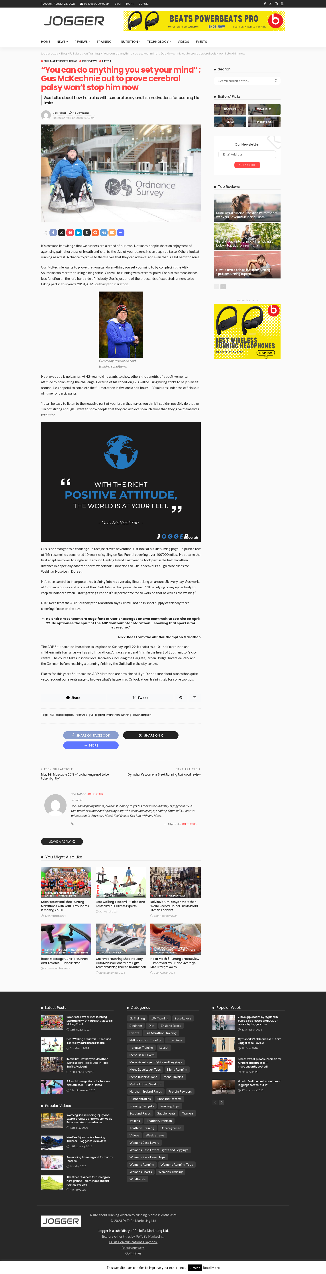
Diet (152, 1025)
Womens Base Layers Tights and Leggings (159, 1150)
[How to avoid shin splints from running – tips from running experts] (247, 264)
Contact (144, 4)
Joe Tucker (59, 112)
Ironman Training (141, 1047)
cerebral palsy (65, 715)
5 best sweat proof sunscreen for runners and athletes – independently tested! (259, 1062)
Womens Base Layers (144, 1142)
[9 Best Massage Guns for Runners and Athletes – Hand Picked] (66, 939)
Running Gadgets (112, 893)
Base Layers (183, 1018)
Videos (183, 41)
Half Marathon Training (171, 947)
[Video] (230, 122)
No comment (81, 112)
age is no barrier (69, 376)
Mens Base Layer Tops (145, 1069)
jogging (100, 715)
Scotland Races (140, 1113)
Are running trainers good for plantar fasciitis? (90, 1159)
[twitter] (270, 4)
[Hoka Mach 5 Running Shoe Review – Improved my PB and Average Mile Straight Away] (175, 939)
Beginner (106, 888)
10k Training (108, 886)
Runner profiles (140, 1099)
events (73, 679)
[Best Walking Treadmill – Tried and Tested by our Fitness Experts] (121, 882)
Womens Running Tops (177, 1164)
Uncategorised (55, 952)
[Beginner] (230, 109)
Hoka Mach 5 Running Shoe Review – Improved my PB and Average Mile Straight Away (174, 963)
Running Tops (170, 1106)
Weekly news (67, 895)
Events (201, 41)
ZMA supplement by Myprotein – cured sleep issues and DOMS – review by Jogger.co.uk (259, 1020)
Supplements (166, 1113)
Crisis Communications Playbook (133, 1242)
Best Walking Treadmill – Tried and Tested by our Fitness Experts (120, 904)
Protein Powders (180, 1091)
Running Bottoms (169, 1099)
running (126, 715)
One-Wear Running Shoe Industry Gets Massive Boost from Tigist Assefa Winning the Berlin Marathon (121, 963)
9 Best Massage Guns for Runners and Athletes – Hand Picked (64, 961)
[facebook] (265, 4)
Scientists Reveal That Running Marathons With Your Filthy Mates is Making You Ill (65, 906)
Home (45, 41)
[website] (72, 824)
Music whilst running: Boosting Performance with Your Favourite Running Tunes (247, 215)
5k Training (129, 886)
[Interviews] (264, 122)
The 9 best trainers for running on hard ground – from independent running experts (88, 1180)
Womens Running (166, 952)
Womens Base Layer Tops (147, 1157)
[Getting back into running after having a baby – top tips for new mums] (247, 236)
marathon (113, 715)
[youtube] (282, 4)
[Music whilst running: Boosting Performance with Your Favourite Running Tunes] (247, 208)
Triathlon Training (142, 1128)
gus (91, 715)
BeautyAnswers (133, 1248)
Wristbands (138, 1179)
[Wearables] (264, 109)
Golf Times (133, 1253)
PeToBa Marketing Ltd (139, 1221)
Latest (106, 61)
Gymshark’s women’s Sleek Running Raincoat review (164, 774)
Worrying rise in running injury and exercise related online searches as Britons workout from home (89, 1118)
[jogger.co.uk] (61, 1221)
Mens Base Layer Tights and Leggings (156, 1062)
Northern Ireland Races (146, 1091)
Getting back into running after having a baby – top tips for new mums (245, 243)
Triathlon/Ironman (159, 1120)
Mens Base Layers (142, 1055)
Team (130, 4)
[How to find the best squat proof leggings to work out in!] (223, 1087)
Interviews (89, 61)
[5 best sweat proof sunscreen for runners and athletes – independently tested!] (223, 1064)
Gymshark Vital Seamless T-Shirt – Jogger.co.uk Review (260, 1041)
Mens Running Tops (143, 1077)
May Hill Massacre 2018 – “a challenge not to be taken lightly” (75, 776)
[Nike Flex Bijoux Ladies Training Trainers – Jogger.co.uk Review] (52, 1143)
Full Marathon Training (60, 61)
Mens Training (173, 1077)
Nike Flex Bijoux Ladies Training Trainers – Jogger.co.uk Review (86, 1139)
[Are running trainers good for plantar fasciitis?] (52, 1162)
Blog (118, 4)
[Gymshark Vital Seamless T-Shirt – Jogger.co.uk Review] (223, 1044)
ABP (52, 715)
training (155, 679)
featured (81, 715)
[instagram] (276, 4)
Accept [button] (195, 1268)
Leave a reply (60, 841)
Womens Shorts (141, 1172)
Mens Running (163, 950)
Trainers (188, 1113)
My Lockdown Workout (117, 890)
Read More (211, 1268)
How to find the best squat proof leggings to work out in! (259, 1083)
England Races (171, 1025)
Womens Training (170, 1172)
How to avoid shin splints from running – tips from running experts (244, 272)
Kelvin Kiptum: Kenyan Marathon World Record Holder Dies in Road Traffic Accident (174, 906)
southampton (142, 715)
